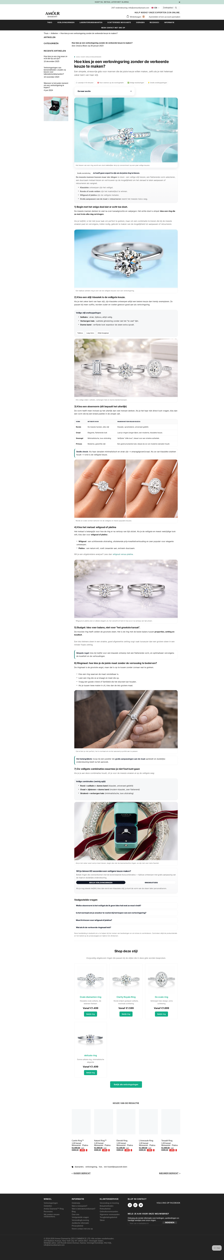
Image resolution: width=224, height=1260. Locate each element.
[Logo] (52, 14)
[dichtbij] (179, 2)
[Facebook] (130, 1205)
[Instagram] (135, 1205)
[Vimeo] (141, 1205)
